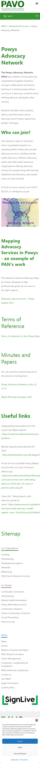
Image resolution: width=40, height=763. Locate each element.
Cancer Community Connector (15, 613)
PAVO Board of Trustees (12, 654)
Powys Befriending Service (13, 604)
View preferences (20, 754)
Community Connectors (12, 591)
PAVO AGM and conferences (14, 670)
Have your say (8, 621)
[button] (37, 720)
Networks (5, 567)
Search (10, 16)
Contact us (6, 674)
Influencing (6, 571)
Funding (5, 554)
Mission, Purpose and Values (14, 650)
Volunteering (7, 559)
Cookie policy (15, 759)
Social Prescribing (9, 617)
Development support (12, 563)
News (3, 641)
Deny (20, 747)
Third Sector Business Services (15, 576)
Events (4, 645)
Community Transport (11, 608)
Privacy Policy (24, 759)
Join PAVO (6, 679)
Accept (20, 741)
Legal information (9, 683)
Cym (37, 16)
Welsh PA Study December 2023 (16, 397)
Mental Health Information (14, 600)
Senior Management (11, 658)
